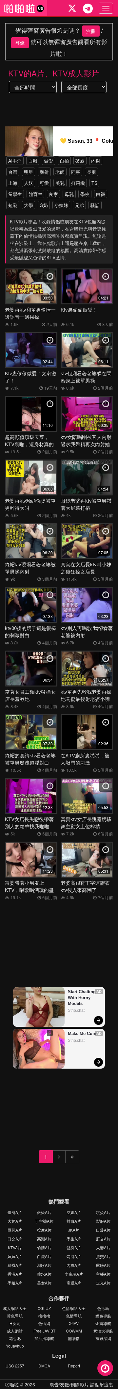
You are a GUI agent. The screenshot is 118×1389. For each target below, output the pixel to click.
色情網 (44, 1323)
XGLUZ (44, 1308)
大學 (28, 205)
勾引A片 (74, 1256)
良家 (53, 194)
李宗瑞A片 (74, 1274)
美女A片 (44, 1282)
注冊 (90, 31)
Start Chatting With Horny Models (82, 997)
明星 (28, 172)
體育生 (35, 194)
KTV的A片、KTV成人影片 (53, 73)
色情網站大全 (74, 1308)
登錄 (20, 43)
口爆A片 (103, 1230)
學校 (84, 194)
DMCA (44, 1365)
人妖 (28, 183)
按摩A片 (44, 1230)
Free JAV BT (44, 1330)
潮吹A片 (44, 1265)
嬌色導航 (103, 1315)
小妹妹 (61, 205)
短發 (12, 205)
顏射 (44, 172)
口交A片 (15, 1238)
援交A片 (103, 1256)
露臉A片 (103, 1265)
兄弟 (79, 205)
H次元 (15, 1323)
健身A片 (74, 1247)
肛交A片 (103, 1238)
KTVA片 (15, 1247)
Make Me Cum (82, 1033)
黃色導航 (15, 1315)
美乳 (60, 183)
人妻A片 (103, 1247)
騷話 (95, 205)
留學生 (15, 194)
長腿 (91, 172)
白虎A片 (44, 1256)
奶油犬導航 (103, 1330)
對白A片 (74, 1221)
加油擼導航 (44, 1338)
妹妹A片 (15, 1256)
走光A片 (103, 1282)
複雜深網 (103, 1338)
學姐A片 (15, 1282)
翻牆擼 (74, 1338)
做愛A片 (44, 1212)
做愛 (48, 160)
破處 (80, 160)
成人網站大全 (15, 1308)
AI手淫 (15, 160)
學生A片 (74, 1238)
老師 (60, 172)
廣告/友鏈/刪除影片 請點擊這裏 (81, 1384)
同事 (75, 172)
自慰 (32, 160)
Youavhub (15, 1346)
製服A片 (103, 1221)
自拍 (64, 160)
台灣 (12, 172)
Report (74, 1365)
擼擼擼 (44, 1315)
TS (94, 183)
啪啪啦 (12, 1384)
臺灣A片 (15, 1212)
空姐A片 (74, 1212)
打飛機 (78, 183)
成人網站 (15, 1330)
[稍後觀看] (105, 1368)
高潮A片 (44, 1238)
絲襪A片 (15, 1265)
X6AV (74, 1323)
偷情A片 (44, 1247)
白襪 (100, 194)
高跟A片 (74, 1282)
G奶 (44, 205)
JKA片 (73, 1230)
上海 (12, 183)
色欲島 (103, 1308)
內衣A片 (74, 1265)
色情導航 (74, 1315)
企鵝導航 (103, 1323)
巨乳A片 (15, 1230)
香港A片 (15, 1274)
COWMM (74, 1330)
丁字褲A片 (44, 1221)
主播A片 (103, 1274)
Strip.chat (76, 1010)
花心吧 (15, 1338)
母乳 (69, 194)
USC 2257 (15, 1365)
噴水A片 (44, 1274)
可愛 (44, 183)
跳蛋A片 (103, 1212)
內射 (95, 160)
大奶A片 (15, 1221)
